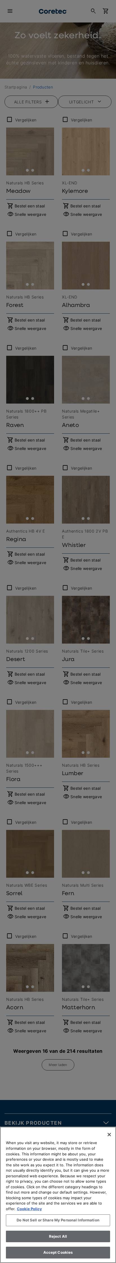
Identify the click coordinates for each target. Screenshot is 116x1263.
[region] (58, 1195)
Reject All (58, 1236)
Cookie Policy (29, 1209)
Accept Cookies (58, 1252)
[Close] (109, 1134)
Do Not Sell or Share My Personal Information (58, 1220)
